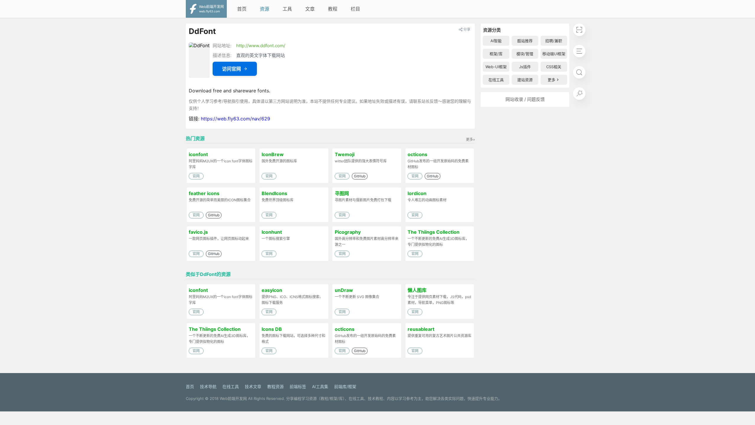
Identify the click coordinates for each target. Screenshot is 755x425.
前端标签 (298, 386)
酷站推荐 (525, 40)
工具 (287, 9)
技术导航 (208, 386)
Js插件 (525, 66)
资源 (264, 9)
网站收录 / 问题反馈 (525, 99)
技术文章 (253, 386)
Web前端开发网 (233, 398)
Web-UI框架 (496, 66)
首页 (242, 9)
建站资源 (525, 79)
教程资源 (275, 386)
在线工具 (496, 79)
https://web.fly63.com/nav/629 (235, 119)
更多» (470, 139)
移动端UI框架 (553, 53)
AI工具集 (320, 386)
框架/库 (496, 53)
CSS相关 (553, 66)
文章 (310, 9)
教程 (332, 9)
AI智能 (496, 40)
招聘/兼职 (553, 40)
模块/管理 (524, 53)
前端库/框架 (345, 386)
